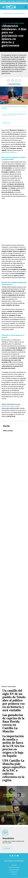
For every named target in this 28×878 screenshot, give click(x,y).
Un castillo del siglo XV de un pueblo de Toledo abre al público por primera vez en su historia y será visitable (14, 700)
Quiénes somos (14, 872)
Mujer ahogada (11, 1)
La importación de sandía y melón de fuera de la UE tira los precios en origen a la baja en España (13, 746)
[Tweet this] (16, 80)
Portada (5, 13)
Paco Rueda (6, 123)
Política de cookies (14, 869)
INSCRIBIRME (7, 848)
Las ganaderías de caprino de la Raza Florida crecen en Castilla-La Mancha (13, 723)
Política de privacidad (14, 867)
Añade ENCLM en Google (14, 84)
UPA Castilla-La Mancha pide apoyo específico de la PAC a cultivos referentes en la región (14, 770)
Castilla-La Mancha (14, 13)
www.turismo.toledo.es (9, 152)
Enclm (24, 114)
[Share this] (12, 80)
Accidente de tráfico (21, 1)
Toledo (22, 13)
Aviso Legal (14, 865)
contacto (14, 874)
